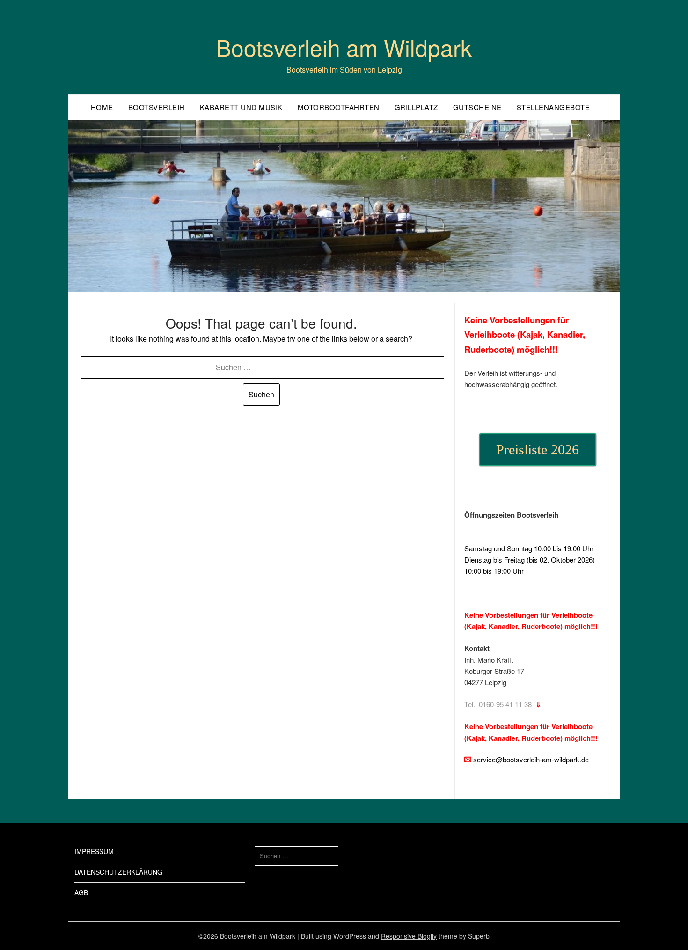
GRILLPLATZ (416, 107)
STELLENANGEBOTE (553, 107)
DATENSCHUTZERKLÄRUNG (118, 872)
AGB (81, 892)
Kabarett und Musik (241, 107)
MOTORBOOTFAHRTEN (339, 107)
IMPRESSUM (94, 851)
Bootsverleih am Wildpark (344, 47)
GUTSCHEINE (477, 107)
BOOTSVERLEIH (156, 107)
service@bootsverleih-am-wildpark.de (531, 759)
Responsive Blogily (409, 936)
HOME (102, 107)
